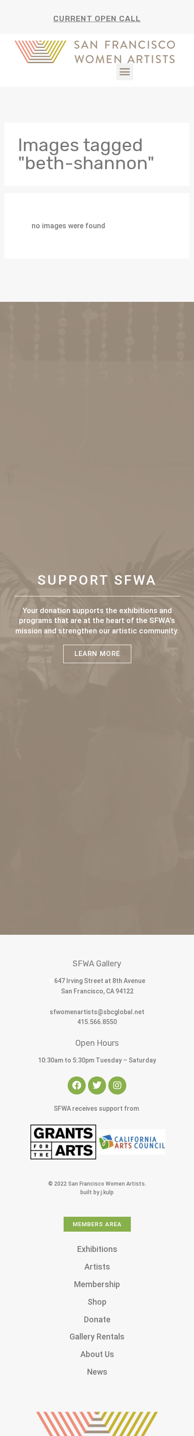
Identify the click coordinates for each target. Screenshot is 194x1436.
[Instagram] (117, 1085)
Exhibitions (97, 1249)
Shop (97, 1302)
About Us (97, 1354)
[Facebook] (77, 1085)
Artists (97, 1266)
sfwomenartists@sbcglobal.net (97, 1012)
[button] (125, 71)
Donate (97, 1319)
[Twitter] (97, 1085)
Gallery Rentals (97, 1336)
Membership (97, 1284)
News (97, 1371)
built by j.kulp (97, 1192)
